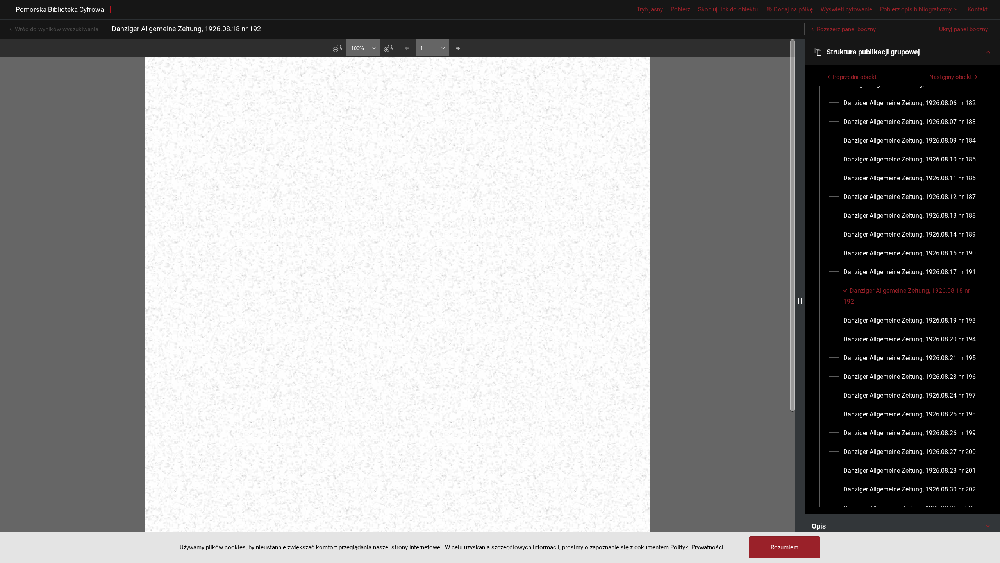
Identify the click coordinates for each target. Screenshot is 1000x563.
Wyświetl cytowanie (846, 9)
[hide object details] (800, 301)
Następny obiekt (950, 77)
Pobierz (680, 9)
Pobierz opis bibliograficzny (916, 9)
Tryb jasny (650, 9)
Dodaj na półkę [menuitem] (793, 9)
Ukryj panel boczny (963, 29)
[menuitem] (909, 103)
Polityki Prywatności (696, 547)
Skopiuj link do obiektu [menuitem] (728, 9)
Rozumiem (784, 547)
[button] (902, 52)
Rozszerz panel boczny (846, 29)
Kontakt (978, 9)
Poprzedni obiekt (855, 77)
